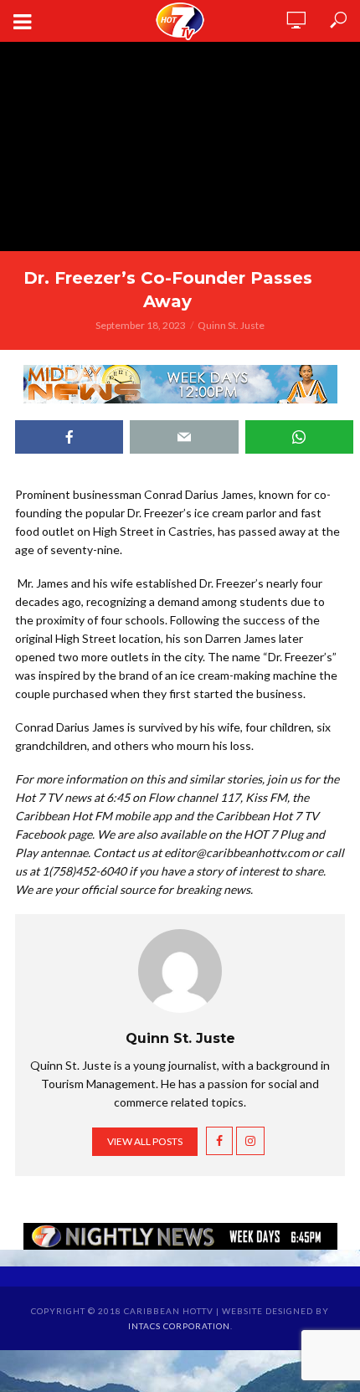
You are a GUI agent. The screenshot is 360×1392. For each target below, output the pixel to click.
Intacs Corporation (179, 1326)
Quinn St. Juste (231, 325)
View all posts (145, 1141)
